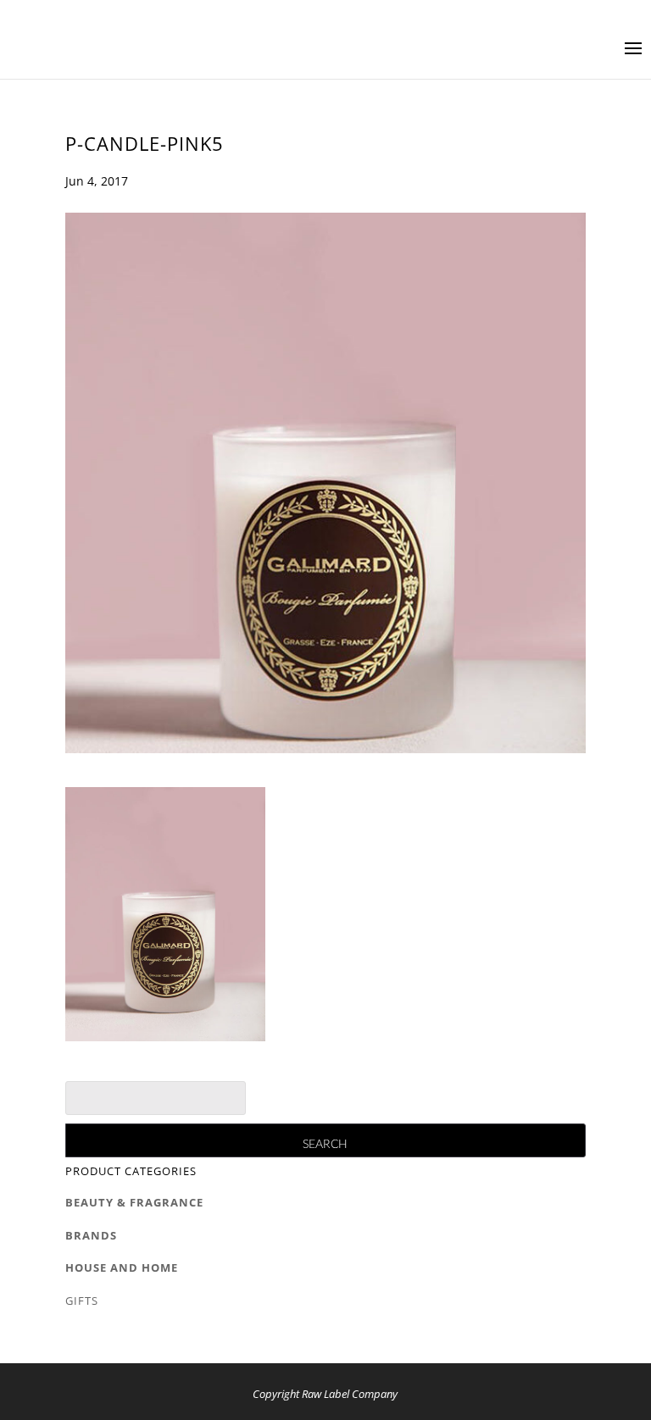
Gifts (81, 1300)
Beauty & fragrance (134, 1202)
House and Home (121, 1267)
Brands (91, 1235)
